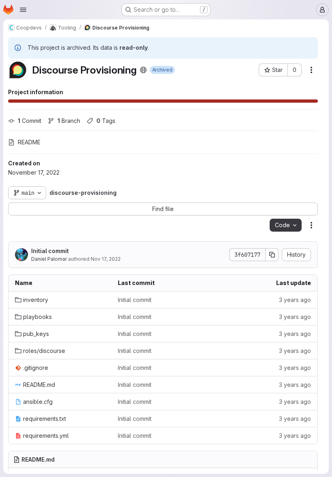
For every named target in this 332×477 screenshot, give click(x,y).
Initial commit (50, 250)
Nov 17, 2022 (106, 259)
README (29, 142)
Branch (68, 120)
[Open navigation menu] (23, 9)
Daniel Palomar (49, 259)
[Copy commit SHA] (272, 254)
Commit (29, 120)
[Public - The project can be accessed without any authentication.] (143, 70)
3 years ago (295, 299)
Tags (105, 120)
